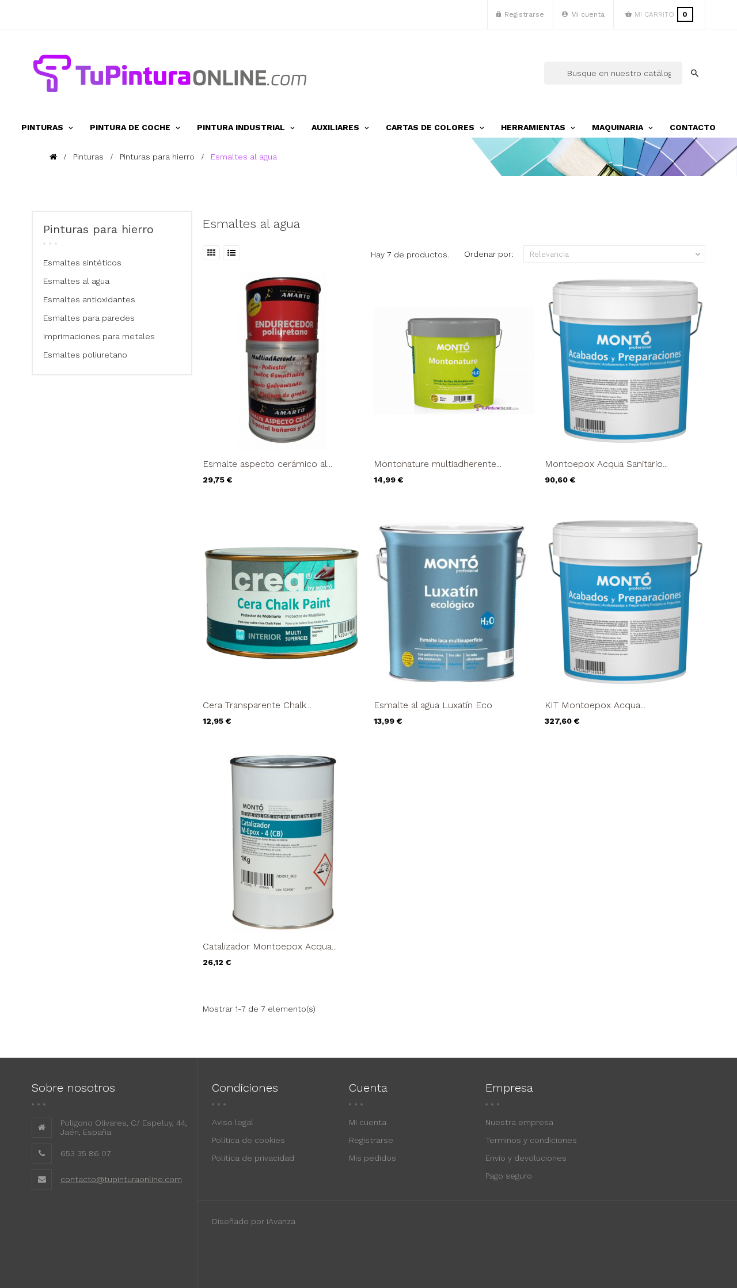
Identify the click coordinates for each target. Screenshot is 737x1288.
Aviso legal (232, 1122)
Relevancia (616, 254)
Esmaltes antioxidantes (89, 299)
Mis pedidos (372, 1157)
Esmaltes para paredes (89, 317)
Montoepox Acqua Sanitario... (606, 463)
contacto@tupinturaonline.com (121, 1179)
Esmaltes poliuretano (85, 354)
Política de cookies (248, 1140)
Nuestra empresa (519, 1122)
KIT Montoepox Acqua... (595, 705)
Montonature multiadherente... (438, 463)
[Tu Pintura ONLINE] (170, 73)
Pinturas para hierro (98, 229)
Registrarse (371, 1140)
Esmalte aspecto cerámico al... (267, 463)
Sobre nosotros (73, 1088)
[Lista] (231, 252)
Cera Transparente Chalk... (257, 705)
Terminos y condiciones (531, 1140)
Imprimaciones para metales (99, 336)
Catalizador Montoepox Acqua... (270, 946)
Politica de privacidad (253, 1157)
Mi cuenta (367, 1122)
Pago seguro (508, 1175)
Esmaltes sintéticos (82, 262)
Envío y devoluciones (526, 1157)
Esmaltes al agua (76, 281)
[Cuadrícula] (211, 252)
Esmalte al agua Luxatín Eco (433, 705)
